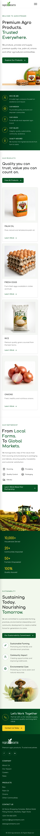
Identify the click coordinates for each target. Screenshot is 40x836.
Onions (5, 794)
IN (15, 753)
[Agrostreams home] (9, 4)
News (4, 776)
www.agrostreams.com (11, 824)
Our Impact (6, 769)
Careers (5, 772)
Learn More (9, 238)
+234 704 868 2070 (9, 816)
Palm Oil (5, 791)
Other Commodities (10, 798)
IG (9, 753)
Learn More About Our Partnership (13, 488)
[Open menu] (35, 4)
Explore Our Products (13, 60)
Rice (3, 787)
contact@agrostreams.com (13, 820)
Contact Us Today (12, 728)
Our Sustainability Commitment (17, 635)
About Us (6, 765)
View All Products (11, 180)
